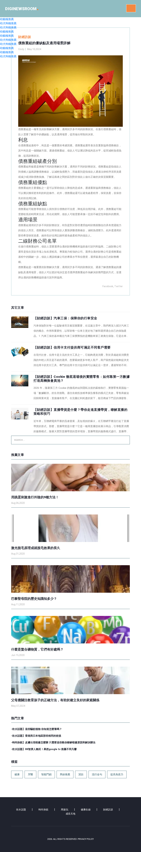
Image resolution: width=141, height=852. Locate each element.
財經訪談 (108, 809)
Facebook (107, 286)
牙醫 (30, 774)
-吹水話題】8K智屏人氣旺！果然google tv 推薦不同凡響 (44, 749)
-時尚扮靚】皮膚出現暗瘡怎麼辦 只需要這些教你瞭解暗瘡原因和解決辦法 (53, 742)
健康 (17, 774)
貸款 (81, 774)
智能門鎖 (46, 774)
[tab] (70, 327)
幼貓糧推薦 (7, 19)
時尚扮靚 (43, 809)
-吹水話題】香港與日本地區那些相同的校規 (36, 735)
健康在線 (86, 809)
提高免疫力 (116, 774)
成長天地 (70, 813)
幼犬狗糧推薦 (8, 23)
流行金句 (97, 774)
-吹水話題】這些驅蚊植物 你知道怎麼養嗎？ (36, 729)
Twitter (118, 286)
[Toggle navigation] (131, 8)
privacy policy (86, 839)
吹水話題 (21, 809)
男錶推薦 (65, 774)
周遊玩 (64, 809)
